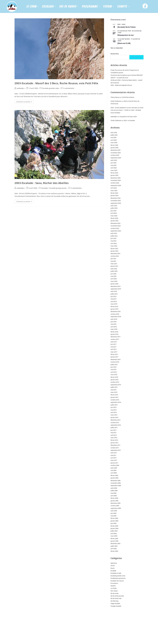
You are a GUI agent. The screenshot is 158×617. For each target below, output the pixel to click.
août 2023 (114, 206)
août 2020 (114, 269)
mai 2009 (113, 470)
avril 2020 (114, 279)
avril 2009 (114, 473)
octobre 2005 (115, 506)
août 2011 (114, 453)
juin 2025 (113, 163)
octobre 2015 (115, 382)
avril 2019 (114, 301)
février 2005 (114, 518)
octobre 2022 (115, 228)
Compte (122, 6)
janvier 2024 (114, 195)
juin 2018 (113, 322)
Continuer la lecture (25, 101)
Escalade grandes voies (50, 88)
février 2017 (114, 354)
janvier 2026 (114, 148)
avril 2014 (114, 412)
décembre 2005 (115, 503)
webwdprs (21, 88)
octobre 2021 (115, 256)
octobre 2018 (115, 314)
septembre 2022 (116, 231)
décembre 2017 (115, 337)
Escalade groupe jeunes (58, 188)
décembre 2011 (115, 445)
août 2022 (114, 233)
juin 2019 (113, 296)
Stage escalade (115, 603)
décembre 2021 (115, 253)
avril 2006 (114, 496)
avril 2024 (114, 188)
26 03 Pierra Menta (128, 97)
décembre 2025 (115, 150)
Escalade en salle (116, 573)
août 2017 (114, 342)
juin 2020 (113, 274)
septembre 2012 (116, 425)
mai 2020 (113, 276)
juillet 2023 (114, 208)
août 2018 (114, 319)
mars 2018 (114, 329)
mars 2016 (114, 375)
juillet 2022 (114, 236)
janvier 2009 (114, 478)
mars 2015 (114, 392)
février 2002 (114, 551)
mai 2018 (113, 324)
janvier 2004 (114, 528)
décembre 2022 (115, 223)
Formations (114, 583)
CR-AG (113, 566)
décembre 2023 (115, 198)
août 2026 (114, 132)
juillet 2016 (114, 364)
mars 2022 (114, 246)
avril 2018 (114, 327)
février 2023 (114, 218)
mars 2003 (114, 536)
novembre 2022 (116, 226)
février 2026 (114, 145)
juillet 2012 (114, 427)
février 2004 (114, 526)
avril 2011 (114, 458)
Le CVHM (31, 6)
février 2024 (114, 193)
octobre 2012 (115, 422)
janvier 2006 (114, 501)
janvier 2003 (114, 541)
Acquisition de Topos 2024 (128, 117)
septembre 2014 (116, 402)
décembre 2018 (115, 311)
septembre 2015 (116, 385)
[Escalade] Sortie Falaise (126, 27)
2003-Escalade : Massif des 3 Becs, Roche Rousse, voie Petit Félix (56, 83)
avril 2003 (114, 533)
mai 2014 (113, 410)
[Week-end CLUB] (123, 43)
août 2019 (114, 291)
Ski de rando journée (117, 596)
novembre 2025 (116, 153)
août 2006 (114, 488)
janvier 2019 (114, 309)
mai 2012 (113, 433)
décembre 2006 (115, 480)
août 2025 (114, 160)
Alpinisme (114, 563)
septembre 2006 (116, 485)
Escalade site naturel (117, 581)
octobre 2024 (115, 183)
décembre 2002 (115, 543)
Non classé (114, 591)
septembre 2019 (116, 289)
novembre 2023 (116, 200)
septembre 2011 (116, 450)
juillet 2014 (114, 405)
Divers (113, 568)
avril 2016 (114, 372)
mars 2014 (114, 415)
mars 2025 (114, 170)
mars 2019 (114, 304)
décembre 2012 (115, 420)
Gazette (113, 586)
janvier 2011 (114, 463)
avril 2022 (114, 243)
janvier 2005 (114, 521)
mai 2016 (113, 369)
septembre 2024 (116, 185)
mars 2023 (114, 216)
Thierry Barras (115, 97)
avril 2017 (114, 349)
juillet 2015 (114, 387)
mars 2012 (114, 438)
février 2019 (114, 306)
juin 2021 (113, 259)
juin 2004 (113, 523)
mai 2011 (113, 455)
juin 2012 (113, 430)
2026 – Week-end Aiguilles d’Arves (121, 85)
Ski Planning (114, 601)
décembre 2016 (115, 359)
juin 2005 (113, 513)
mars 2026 (114, 142)
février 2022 (114, 248)
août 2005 (114, 511)
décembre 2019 (115, 286)
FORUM (107, 6)
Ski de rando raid (116, 598)
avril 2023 (114, 213)
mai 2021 (113, 261)
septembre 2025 (116, 158)
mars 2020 (114, 281)
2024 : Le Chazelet (129, 120)
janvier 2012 (114, 443)
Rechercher (115, 54)
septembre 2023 (116, 203)
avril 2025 (114, 168)
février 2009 (114, 475)
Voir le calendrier (117, 48)
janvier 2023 (114, 221)
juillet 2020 (114, 271)
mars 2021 (114, 264)
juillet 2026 (114, 135)
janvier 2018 (114, 334)
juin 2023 (113, 211)
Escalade (44, 188)
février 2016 (114, 377)
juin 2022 (113, 238)
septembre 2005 (116, 508)
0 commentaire (68, 88)
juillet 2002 (114, 546)
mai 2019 (113, 299)
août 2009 (114, 468)
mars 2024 (114, 190)
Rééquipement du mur (125, 35)
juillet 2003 (114, 531)
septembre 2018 (116, 317)
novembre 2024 (116, 180)
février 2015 (114, 395)
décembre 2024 (115, 178)
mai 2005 (113, 516)
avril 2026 (114, 140)
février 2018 (114, 332)
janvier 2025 (114, 175)
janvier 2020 (114, 284)
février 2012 (114, 440)
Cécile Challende (116, 101)
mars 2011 (114, 460)
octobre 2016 (115, 362)
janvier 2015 (114, 397)
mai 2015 (113, 390)
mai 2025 (113, 165)
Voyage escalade (116, 606)
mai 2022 (113, 241)
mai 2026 (113, 137)
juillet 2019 (114, 294)
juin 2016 (113, 367)
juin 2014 (113, 407)
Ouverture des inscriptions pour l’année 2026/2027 (127, 75)
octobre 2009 (115, 465)
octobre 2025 (115, 155)
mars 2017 (114, 352)
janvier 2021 (114, 266)
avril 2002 (114, 549)
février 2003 (114, 538)
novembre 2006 (116, 483)
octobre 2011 (115, 448)
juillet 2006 (114, 491)
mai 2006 (113, 493)
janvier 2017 (114, 357)
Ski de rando (115, 593)
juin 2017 (113, 344)
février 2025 (114, 173)
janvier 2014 (114, 417)
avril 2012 (114, 435)
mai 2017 (113, 347)
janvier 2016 (114, 380)
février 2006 (114, 498)
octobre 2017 (115, 339)
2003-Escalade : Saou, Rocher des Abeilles (42, 183)
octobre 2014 (115, 400)
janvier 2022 (114, 251)
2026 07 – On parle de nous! (119, 78)
